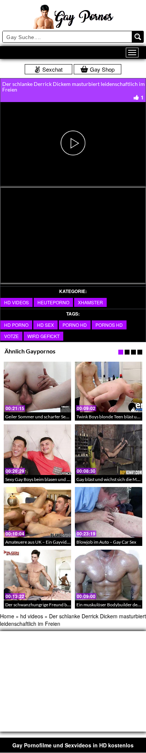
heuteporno (53, 302)
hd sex (45, 325)
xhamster (90, 302)
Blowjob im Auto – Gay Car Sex (106, 542)
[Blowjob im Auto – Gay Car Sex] (108, 512)
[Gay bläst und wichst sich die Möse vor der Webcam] (108, 449)
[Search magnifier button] (138, 37)
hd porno (16, 325)
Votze (11, 336)
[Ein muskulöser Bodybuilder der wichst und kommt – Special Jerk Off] (108, 575)
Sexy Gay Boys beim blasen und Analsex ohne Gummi (56, 479)
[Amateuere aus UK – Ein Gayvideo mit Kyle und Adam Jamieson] (37, 512)
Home (7, 616)
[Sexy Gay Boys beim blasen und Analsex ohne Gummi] (37, 449)
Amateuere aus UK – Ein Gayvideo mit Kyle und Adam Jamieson (66, 542)
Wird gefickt (43, 336)
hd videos (16, 302)
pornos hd (109, 325)
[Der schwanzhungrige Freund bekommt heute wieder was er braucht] (37, 575)
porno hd (75, 325)
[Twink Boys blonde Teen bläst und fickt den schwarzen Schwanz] (108, 387)
